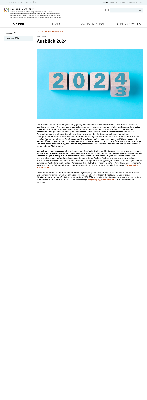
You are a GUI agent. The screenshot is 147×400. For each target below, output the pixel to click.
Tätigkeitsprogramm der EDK (101, 180)
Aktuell (9, 33)
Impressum (8, 2)
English (140, 2)
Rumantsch (131, 2)
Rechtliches (19, 2)
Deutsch (105, 2)
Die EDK (40, 31)
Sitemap (29, 2)
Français (113, 2)
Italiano (122, 2)
